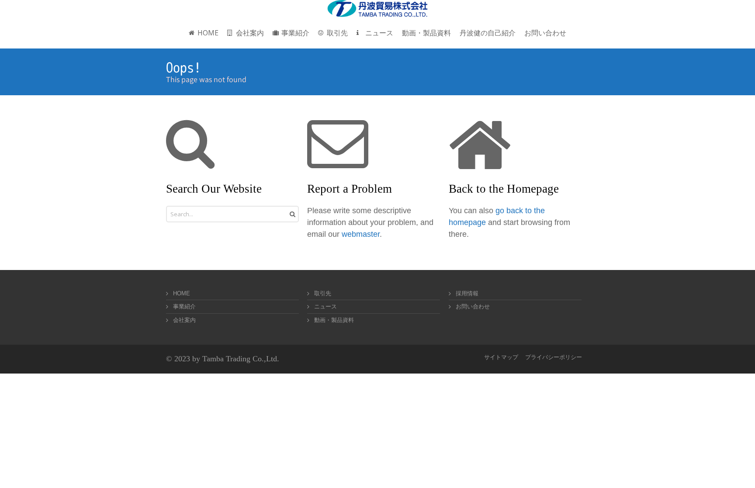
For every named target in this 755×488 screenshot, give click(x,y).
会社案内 (184, 320)
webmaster (361, 234)
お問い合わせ (473, 306)
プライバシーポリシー (553, 357)
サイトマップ (501, 357)
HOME (181, 293)
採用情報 (467, 293)
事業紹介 (184, 306)
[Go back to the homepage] (377, 8)
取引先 (322, 293)
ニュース (325, 306)
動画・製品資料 (334, 320)
